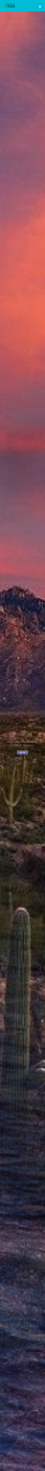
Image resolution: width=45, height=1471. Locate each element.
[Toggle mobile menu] (40, 6)
